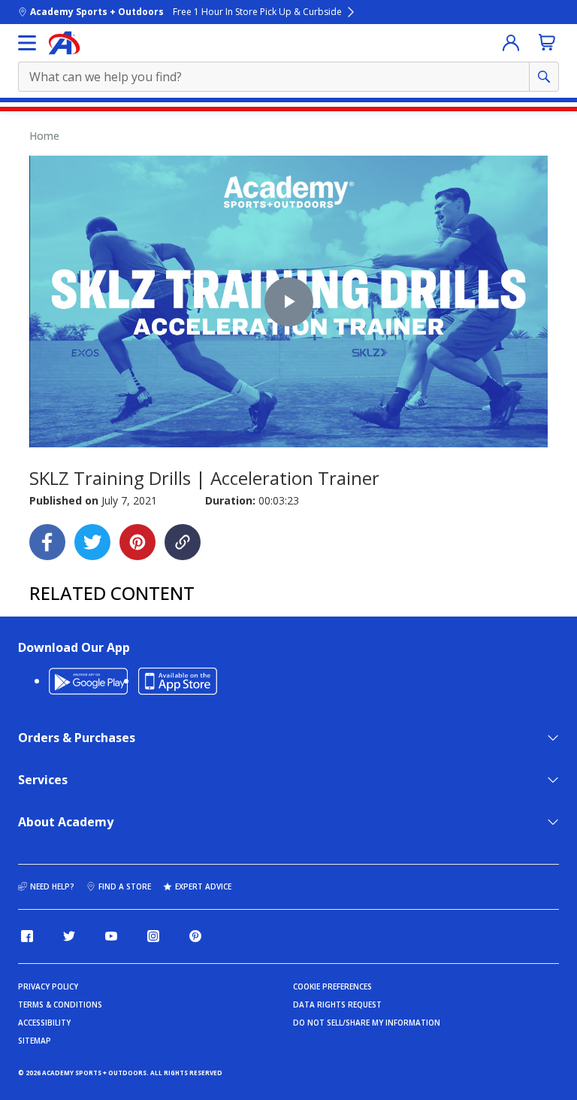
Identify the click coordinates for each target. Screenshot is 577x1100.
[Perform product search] (544, 77)
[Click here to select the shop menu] (27, 43)
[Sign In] (511, 43)
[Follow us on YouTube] (111, 936)
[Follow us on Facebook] (27, 936)
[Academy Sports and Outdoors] (64, 43)
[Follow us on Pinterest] (195, 936)
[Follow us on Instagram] (153, 936)
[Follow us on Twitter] (69, 936)
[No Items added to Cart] (547, 42)
